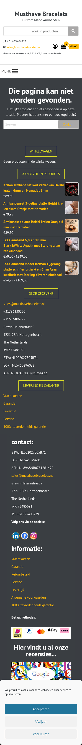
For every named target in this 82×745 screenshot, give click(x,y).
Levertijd (9, 411)
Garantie (9, 403)
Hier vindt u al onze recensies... (41, 650)
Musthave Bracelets (41, 14)
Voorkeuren (41, 734)
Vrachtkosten (12, 396)
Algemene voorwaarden (28, 597)
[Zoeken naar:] (41, 124)
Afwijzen (41, 721)
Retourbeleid (20, 574)
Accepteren (41, 709)
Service (8, 419)
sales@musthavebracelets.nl (23, 47)
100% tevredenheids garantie (24, 426)
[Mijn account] (55, 46)
